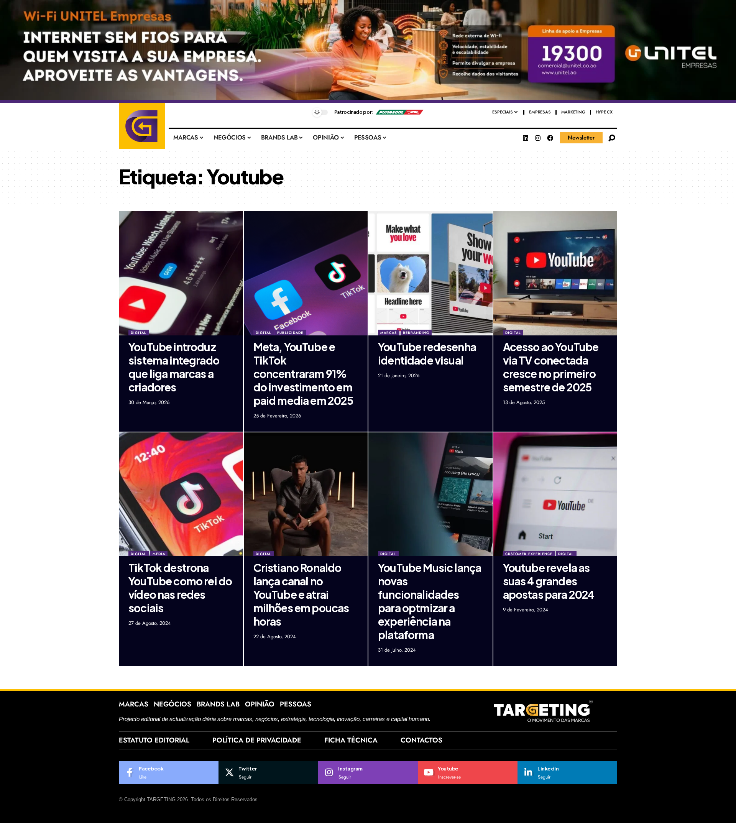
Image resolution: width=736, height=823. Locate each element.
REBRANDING (416, 332)
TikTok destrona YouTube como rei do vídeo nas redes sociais (180, 587)
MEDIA (159, 553)
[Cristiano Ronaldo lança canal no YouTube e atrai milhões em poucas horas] (306, 494)
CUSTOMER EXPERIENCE (528, 553)
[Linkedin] (525, 138)
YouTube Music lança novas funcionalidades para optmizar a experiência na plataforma (429, 601)
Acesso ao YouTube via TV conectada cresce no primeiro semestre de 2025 (551, 367)
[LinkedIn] (567, 772)
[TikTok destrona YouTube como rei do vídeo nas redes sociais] (181, 494)
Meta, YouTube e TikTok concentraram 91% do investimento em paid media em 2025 (303, 373)
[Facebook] (550, 138)
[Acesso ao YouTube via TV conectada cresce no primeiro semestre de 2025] (555, 273)
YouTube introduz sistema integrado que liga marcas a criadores (173, 367)
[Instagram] (538, 138)
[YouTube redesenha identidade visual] (430, 273)
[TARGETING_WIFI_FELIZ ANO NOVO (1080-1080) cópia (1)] (368, 51)
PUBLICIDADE (290, 332)
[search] (611, 138)
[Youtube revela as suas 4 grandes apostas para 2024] (555, 494)
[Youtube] (468, 772)
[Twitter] (268, 772)
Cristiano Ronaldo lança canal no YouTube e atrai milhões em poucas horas (301, 594)
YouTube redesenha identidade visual (427, 353)
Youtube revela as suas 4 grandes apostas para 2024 (549, 581)
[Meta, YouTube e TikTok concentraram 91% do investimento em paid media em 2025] (306, 273)
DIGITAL (138, 332)
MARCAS (388, 332)
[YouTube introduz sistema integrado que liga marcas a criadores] (181, 273)
